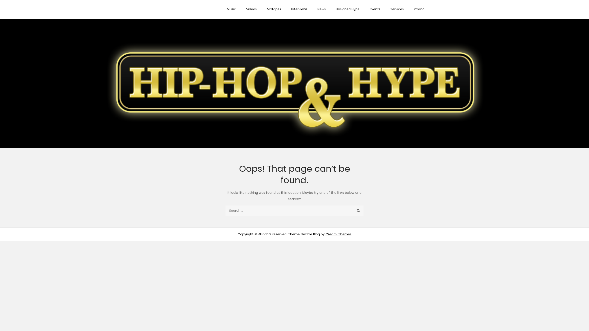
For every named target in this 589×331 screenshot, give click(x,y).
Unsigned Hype (348, 9)
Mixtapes (274, 9)
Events (375, 9)
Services (397, 9)
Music (231, 9)
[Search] (358, 210)
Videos (251, 9)
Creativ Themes (339, 234)
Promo (419, 9)
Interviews (299, 9)
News (322, 9)
